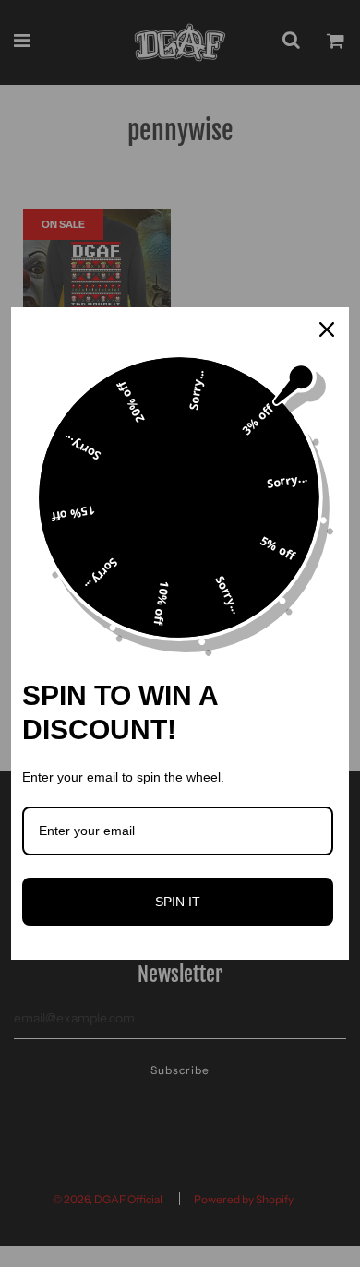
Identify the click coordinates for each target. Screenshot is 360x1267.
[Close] (327, 329)
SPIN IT (177, 901)
